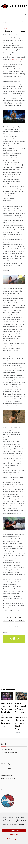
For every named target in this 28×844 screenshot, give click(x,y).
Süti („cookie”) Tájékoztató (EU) (9, 752)
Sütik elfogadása (14, 830)
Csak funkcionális (14, 834)
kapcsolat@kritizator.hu (11, 769)
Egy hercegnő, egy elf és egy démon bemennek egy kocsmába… (7, 629)
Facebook (9, 617)
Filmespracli (14, 35)
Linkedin (21, 620)
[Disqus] (14, 666)
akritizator (10, 775)
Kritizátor (9, 772)
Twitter (21, 617)
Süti (8, 842)
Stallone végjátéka (20, 626)
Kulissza (5, 28)
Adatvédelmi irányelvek (15, 842)
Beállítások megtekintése (14, 839)
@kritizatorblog (10, 778)
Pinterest (10, 620)
